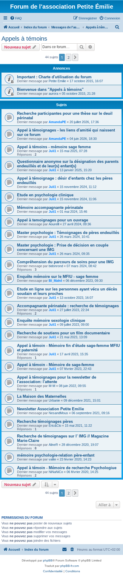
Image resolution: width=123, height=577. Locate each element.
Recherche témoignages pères (45, 421)
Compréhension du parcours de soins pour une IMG (65, 262)
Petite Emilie (57, 81)
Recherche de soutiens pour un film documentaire (63, 333)
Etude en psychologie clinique (45, 195)
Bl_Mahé (55, 280)
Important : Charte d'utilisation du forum (54, 77)
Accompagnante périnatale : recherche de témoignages (68, 306)
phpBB (48, 560)
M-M (52, 386)
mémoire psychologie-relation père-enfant (55, 455)
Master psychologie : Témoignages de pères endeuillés (68, 232)
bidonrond (56, 266)
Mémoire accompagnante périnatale (50, 207)
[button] (75, 57)
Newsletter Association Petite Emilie (50, 409)
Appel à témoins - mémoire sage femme (54, 147)
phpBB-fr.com (69, 565)
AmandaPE (57, 122)
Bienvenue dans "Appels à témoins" (50, 89)
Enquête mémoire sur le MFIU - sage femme (57, 276)
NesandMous (58, 413)
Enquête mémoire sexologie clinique (51, 320)
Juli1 (52, 151)
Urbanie (54, 400)
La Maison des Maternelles (41, 396)
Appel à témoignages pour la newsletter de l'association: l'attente (56, 379)
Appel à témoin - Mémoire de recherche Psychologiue (66, 468)
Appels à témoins (24, 38)
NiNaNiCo (56, 472)
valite (52, 459)
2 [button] (68, 57)
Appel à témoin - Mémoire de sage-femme (55, 364)
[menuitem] (16, 18)
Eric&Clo (55, 425)
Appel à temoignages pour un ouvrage (52, 220)
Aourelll (54, 224)
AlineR (53, 444)
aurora (53, 93)
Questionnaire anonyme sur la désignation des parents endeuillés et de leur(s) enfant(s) (68, 163)
